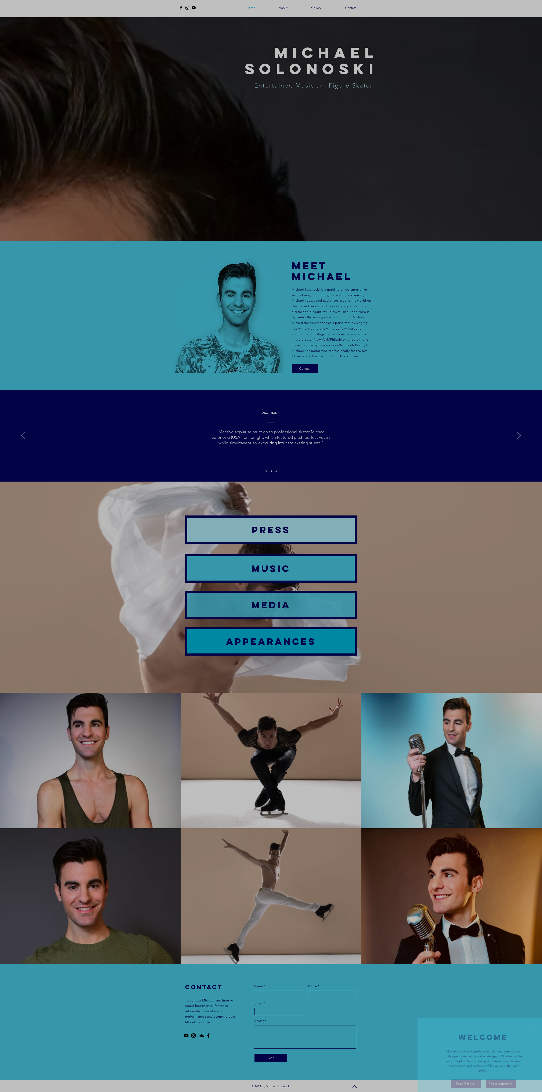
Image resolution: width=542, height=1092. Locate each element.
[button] (534, 1018)
